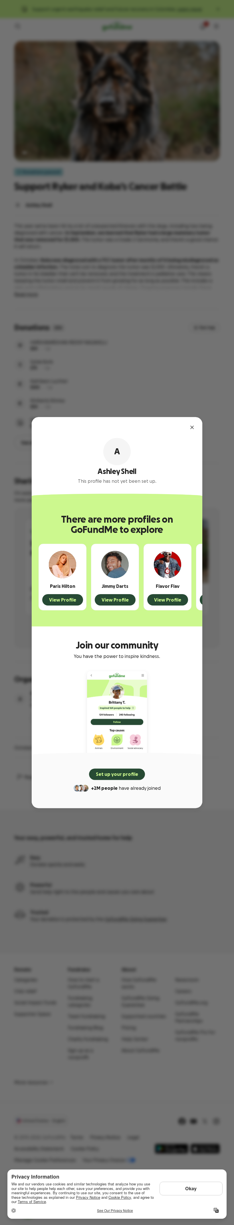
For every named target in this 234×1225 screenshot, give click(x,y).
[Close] (192, 427)
